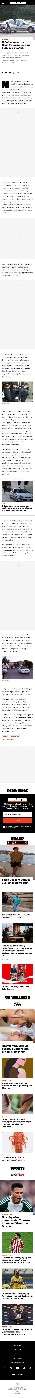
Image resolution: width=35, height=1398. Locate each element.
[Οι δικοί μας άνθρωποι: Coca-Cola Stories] (17, 974)
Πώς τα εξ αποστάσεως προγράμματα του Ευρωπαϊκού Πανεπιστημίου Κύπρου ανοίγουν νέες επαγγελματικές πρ (17, 950)
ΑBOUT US (17, 1354)
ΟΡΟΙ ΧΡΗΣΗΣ (18, 1358)
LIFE (3, 503)
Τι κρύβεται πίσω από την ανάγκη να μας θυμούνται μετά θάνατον (17, 1085)
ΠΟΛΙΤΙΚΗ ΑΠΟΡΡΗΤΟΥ (17, 1363)
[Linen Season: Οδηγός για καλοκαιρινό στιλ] (17, 862)
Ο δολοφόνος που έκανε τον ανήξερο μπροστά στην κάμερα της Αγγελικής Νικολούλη (17, 508)
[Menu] (3, 2)
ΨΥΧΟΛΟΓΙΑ (6, 1080)
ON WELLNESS (17, 998)
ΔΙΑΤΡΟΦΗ (6, 1155)
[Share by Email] (18, 72)
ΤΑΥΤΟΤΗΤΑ (17, 1349)
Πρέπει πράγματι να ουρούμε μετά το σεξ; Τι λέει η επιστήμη (15, 1049)
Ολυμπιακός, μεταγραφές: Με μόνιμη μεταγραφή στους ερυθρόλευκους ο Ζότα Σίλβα (16, 1260)
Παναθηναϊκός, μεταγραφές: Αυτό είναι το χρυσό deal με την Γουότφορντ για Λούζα (17, 1296)
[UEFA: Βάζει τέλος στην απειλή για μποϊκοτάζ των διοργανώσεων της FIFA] (17, 1314)
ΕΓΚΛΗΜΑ (6, 39)
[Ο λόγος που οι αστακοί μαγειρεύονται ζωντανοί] (17, 1142)
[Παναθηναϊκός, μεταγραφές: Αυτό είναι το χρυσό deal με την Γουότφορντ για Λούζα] (17, 1278)
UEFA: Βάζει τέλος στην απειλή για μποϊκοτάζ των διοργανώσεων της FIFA (17, 1332)
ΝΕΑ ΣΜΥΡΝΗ (8, 739)
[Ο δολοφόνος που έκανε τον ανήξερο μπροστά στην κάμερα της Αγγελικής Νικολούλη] (17, 491)
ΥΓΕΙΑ (4, 1043)
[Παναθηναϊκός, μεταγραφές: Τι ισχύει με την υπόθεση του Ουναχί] (17, 1197)
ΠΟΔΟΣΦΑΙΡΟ (7, 1214)
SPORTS (17, 1168)
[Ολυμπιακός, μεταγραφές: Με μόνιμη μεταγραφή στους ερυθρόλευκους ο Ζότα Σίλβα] (17, 1242)
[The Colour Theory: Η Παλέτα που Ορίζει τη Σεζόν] (17, 902)
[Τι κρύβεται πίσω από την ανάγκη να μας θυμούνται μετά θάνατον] (17, 1068)
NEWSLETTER (17, 1374)
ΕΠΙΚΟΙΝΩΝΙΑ (17, 1345)
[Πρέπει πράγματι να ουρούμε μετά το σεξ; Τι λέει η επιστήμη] (17, 1026)
